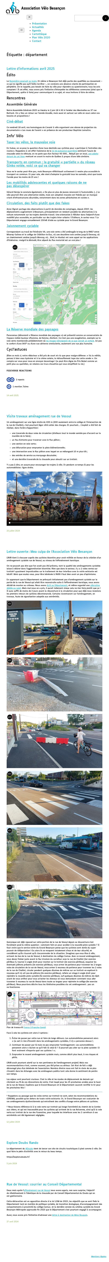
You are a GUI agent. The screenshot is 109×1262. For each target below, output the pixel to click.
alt (15, 247)
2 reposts (20, 380)
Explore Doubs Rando (22, 1143)
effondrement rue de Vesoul (37, 1190)
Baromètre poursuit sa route (23, 81)
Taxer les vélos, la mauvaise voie (31, 142)
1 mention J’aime (20, 387)
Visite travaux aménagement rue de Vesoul (39, 416)
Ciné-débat (15, 121)
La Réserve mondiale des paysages (32, 329)
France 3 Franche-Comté (35, 1027)
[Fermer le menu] (29, 17)
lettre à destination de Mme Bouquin (69, 1215)
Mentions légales (98, 1257)
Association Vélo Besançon (43, 8)
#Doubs (29, 1149)
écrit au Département (57, 585)
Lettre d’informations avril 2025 (31, 68)
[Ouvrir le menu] (21, 30)
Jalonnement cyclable (23, 226)
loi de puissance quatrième (64, 151)
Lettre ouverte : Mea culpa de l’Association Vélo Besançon (49, 551)
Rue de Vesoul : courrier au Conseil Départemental (44, 1184)
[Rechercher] (105, 18)
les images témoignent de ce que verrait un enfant (70, 341)
